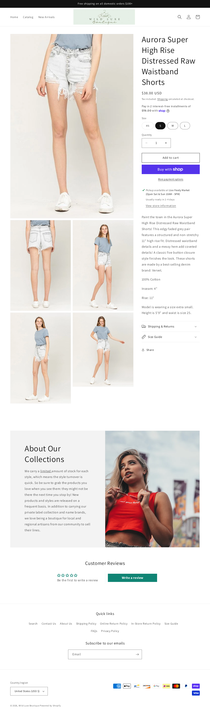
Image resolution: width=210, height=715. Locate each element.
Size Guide (171, 623)
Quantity (147, 135)
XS (150, 126)
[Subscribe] (137, 654)
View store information (161, 206)
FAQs (94, 631)
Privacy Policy (110, 631)
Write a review (132, 578)
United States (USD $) (27, 691)
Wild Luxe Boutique (29, 705)
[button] (179, 17)
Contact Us (49, 623)
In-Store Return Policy (146, 623)
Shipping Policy (86, 623)
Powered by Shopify (50, 705)
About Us (66, 623)
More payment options (170, 179)
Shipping (162, 98)
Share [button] (150, 350)
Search (33, 623)
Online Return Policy (113, 623)
